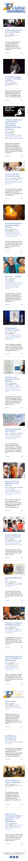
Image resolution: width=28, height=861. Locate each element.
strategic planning (9, 544)
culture (11, 136)
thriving (20, 138)
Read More (7, 53)
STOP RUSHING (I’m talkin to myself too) (13, 536)
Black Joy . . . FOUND (13, 277)
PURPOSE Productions (10, 854)
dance (21, 282)
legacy (10, 233)
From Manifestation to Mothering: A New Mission (13, 225)
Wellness (11, 339)
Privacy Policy (17, 852)
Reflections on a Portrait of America (12, 329)
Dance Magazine (12, 387)
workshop (7, 288)
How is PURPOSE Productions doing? (12, 175)
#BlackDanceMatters (9, 135)
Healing (19, 136)
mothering (11, 234)
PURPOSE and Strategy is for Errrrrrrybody (10, 738)
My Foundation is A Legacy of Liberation (13, 781)
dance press (18, 387)
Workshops (12, 385)
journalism (7, 388)
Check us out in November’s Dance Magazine (12, 379)
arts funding (17, 826)
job (17, 665)
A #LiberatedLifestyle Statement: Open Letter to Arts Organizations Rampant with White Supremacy (13, 124)
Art (15, 282)
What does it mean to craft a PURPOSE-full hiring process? (13, 658)
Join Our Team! (10, 701)
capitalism (7, 136)
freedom (15, 136)
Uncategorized (8, 134)
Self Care (13, 287)
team (6, 183)
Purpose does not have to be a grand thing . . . (14, 31)
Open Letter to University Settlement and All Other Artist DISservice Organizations (13, 818)
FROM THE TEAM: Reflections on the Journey (12, 484)
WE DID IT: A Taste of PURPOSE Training (13, 624)
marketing (15, 541)
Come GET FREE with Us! (13, 579)
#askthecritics (18, 335)
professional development (10, 390)
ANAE (7, 34)
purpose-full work (18, 234)
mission (7, 234)
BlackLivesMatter (18, 135)
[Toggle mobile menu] (25, 13)
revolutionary (16, 138)
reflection (15, 493)
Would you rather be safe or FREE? (13, 430)
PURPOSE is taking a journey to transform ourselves (13, 79)
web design (16, 668)
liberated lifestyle (9, 138)
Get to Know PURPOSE (10, 179)
